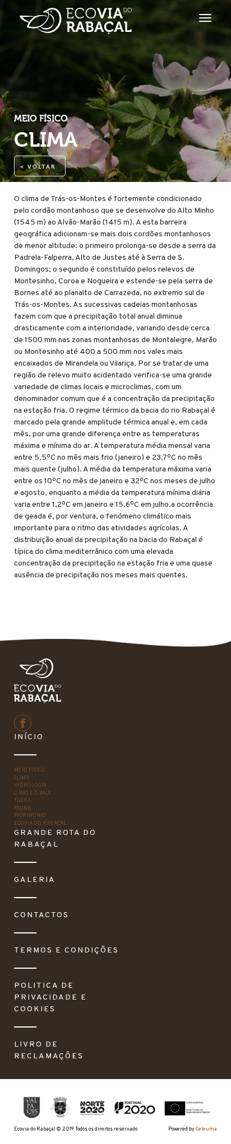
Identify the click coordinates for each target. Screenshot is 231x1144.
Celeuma (206, 1129)
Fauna (22, 808)
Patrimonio (30, 816)
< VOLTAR (38, 167)
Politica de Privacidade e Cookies (50, 997)
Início (29, 737)
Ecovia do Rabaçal (40, 823)
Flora (22, 800)
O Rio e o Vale (33, 793)
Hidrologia (30, 785)
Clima (21, 778)
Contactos (41, 915)
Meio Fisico (29, 770)
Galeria (35, 880)
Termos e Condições (66, 950)
